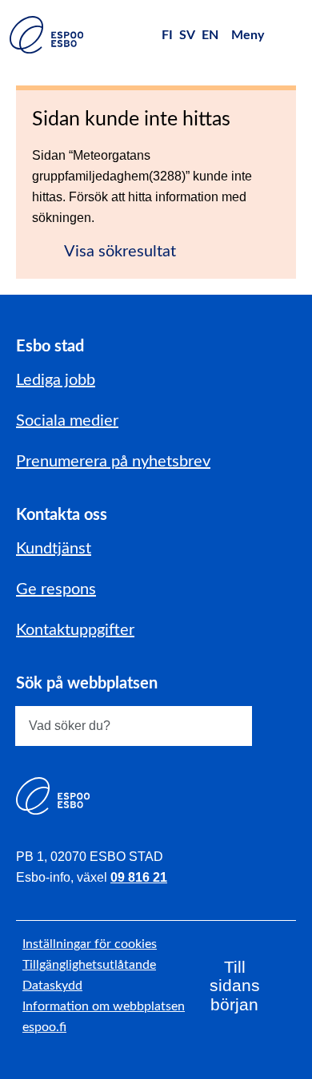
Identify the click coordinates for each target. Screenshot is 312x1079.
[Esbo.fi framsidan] (46, 35)
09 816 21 (138, 877)
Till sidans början (235, 986)
